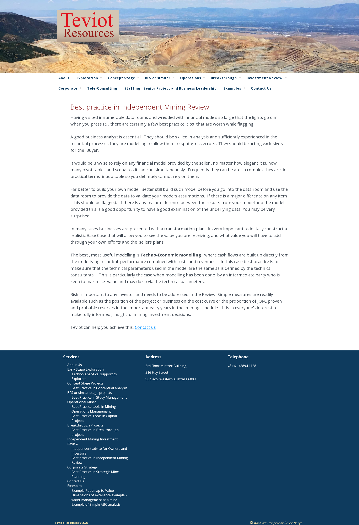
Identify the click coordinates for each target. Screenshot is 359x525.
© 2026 (83, 523)
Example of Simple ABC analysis (95, 504)
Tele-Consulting (102, 88)
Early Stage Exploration (85, 369)
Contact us (145, 327)
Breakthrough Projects (85, 425)
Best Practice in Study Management (99, 397)
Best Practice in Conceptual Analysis (99, 388)
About (64, 78)
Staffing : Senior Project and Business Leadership (170, 88)
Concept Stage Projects (85, 383)
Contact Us (261, 88)
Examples (232, 88)
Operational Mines (81, 402)
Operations (190, 78)
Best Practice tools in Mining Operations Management (93, 408)
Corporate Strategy (82, 467)
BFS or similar (157, 78)
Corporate (67, 88)
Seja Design (295, 523)
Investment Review (265, 78)
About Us (74, 364)
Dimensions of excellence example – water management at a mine (99, 497)
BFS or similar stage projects (89, 392)
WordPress (260, 523)
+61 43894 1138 (244, 366)
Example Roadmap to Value (92, 490)
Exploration (87, 78)
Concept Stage (121, 78)
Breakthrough (224, 78)
